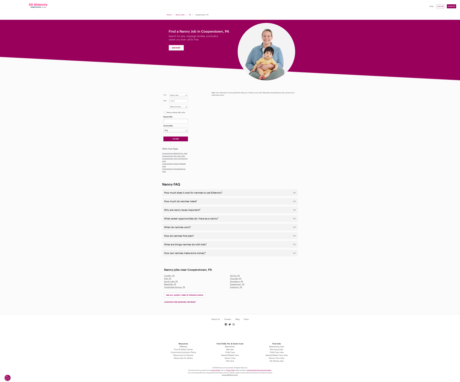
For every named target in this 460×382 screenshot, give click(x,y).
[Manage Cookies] (8, 378)
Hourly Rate (168, 126)
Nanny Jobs (180, 15)
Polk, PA (167, 278)
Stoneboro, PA (236, 281)
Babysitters (230, 346)
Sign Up (451, 6)
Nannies (230, 349)
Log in (440, 6)
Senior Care (230, 358)
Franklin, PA (169, 275)
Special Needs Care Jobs (276, 355)
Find (164, 95)
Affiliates (183, 346)
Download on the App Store (230, 334)
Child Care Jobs (277, 352)
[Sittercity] (38, 5)
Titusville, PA (235, 278)
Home (169, 15)
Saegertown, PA (237, 284)
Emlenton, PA (236, 287)
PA (190, 15)
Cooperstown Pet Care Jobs (173, 156)
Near (165, 100)
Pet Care (230, 361)
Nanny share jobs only (176, 112)
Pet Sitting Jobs (277, 361)
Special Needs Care (230, 355)
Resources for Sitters (183, 358)
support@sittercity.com (230, 375)
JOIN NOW (176, 48)
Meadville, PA (170, 284)
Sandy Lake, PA (171, 281)
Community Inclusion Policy (183, 352)
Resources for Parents (183, 355)
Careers (227, 319)
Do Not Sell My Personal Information (259, 370)
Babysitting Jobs (276, 346)
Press (246, 319)
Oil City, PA (235, 275)
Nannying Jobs (276, 349)
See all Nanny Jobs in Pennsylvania (184, 295)
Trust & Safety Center (183, 349)
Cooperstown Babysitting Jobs (174, 153)
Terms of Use (215, 370)
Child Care (230, 352)
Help (431, 6)
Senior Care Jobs (276, 358)
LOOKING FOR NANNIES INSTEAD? (180, 302)
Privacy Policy (230, 370)
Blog (238, 319)
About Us (215, 319)
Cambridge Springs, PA (174, 287)
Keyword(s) (167, 117)
